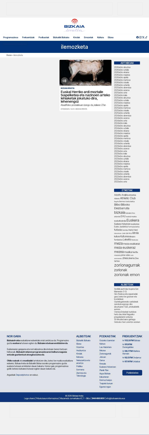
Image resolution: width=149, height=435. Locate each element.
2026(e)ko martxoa (122, 80)
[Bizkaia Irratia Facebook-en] (137, 37)
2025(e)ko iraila (120, 95)
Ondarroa (133, 357)
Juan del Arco (127, 233)
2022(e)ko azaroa (121, 179)
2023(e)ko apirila (121, 166)
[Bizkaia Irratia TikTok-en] (146, 37)
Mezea (102, 350)
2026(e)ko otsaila (121, 82)
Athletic (117, 198)
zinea (125, 258)
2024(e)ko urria (120, 120)
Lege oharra (29, 398)
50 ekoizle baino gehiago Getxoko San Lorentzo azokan (127, 320)
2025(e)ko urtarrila (122, 113)
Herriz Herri (133, 230)
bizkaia (119, 212)
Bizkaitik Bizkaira (61, 37)
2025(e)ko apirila (121, 105)
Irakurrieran (117, 233)
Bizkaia (132, 340)
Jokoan (102, 357)
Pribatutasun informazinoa (47, 398)
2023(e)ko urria (120, 151)
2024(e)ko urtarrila (122, 143)
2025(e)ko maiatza (122, 102)
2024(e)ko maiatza (122, 133)
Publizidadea (132, 372)
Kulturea (124, 236)
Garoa (102, 360)
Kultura (100, 37)
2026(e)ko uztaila (121, 70)
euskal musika (131, 216)
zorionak (120, 270)
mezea (119, 252)
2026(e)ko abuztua (122, 67)
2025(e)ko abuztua (122, 97)
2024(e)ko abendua (122, 115)
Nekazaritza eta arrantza (15, 44)
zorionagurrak (127, 265)
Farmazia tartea (133, 227)
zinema (131, 258)
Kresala (102, 363)
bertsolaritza (130, 201)
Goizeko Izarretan (107, 340)
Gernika (125, 230)
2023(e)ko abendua (122, 146)
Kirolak (76, 37)
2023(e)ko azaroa (121, 148)
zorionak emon (127, 274)
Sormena (80, 369)
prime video (125, 255)
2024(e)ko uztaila (121, 128)
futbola (118, 229)
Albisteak (83, 336)
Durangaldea (127, 345)
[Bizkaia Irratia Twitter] (143, 37)
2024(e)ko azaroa (121, 118)
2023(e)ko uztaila (121, 158)
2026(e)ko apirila (121, 77)
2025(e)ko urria (120, 92)
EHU (123, 216)
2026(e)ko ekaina (121, 72)
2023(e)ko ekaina (121, 161)
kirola (136, 233)
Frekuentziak (28, 37)
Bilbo (117, 204)
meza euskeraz (124, 247)
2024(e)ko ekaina (121, 131)
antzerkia (132, 195)
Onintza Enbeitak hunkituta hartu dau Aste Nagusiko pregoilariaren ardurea (125, 314)
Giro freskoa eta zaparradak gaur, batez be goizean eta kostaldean (126, 296)
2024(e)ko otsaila (121, 141)
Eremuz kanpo (105, 380)
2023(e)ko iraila (120, 153)
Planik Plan (103, 370)
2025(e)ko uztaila (121, 100)
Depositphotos (22, 374)
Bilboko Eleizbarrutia (122, 206)
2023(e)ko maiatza (122, 163)
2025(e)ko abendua (122, 87)
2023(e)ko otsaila (121, 171)
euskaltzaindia (120, 221)
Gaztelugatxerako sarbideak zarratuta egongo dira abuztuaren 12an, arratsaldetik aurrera (126, 305)
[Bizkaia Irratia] (74, 25)
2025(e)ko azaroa (121, 90)
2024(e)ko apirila (121, 136)
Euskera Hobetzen (122, 224)
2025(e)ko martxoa (122, 108)
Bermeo (122, 201)
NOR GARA (14, 336)
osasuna (117, 255)
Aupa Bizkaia (104, 373)
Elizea (110, 37)
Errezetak (88, 37)
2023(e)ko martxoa (122, 169)
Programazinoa (10, 37)
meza (118, 243)
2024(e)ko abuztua (122, 125)
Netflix (135, 252)
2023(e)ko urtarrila (121, 174)
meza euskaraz (131, 243)
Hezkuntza (81, 350)
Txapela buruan (106, 383)
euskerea (135, 224)
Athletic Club (128, 198)
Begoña (116, 202)
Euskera (132, 220)
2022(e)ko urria (120, 181)
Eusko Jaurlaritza (121, 226)
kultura (117, 236)
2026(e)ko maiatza (122, 75)
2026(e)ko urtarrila (122, 85)
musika (128, 252)
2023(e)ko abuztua (122, 156)
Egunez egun (105, 386)
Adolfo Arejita (121, 194)
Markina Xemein (131, 352)
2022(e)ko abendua (122, 176)
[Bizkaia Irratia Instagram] (140, 37)
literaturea (135, 240)
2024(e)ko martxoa (122, 138)
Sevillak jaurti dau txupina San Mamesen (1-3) (126, 290)
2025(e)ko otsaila (121, 110)
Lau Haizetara (105, 347)
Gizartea (80, 347)
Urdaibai (132, 361)
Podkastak (44, 37)
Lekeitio (127, 239)
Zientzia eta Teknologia (81, 374)
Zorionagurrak (105, 353)
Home (9, 55)
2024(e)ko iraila (120, 123)
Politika (79, 366)
